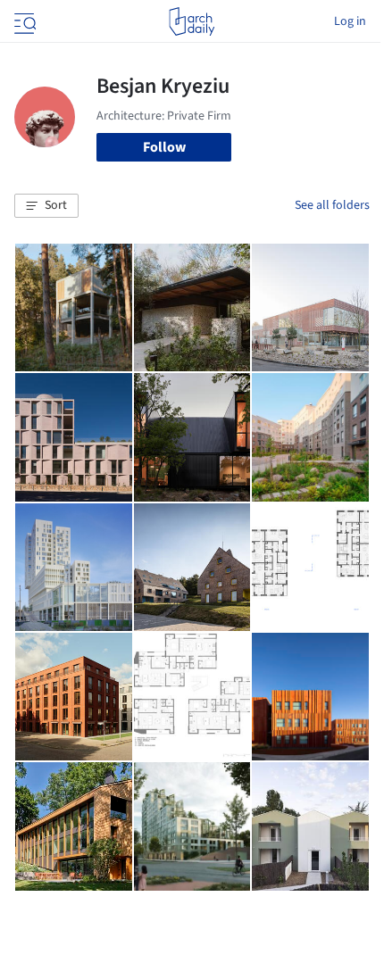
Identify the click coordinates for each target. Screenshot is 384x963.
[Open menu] (23, 21)
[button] (46, 206)
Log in (350, 21)
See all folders (332, 205)
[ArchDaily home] (191, 21)
